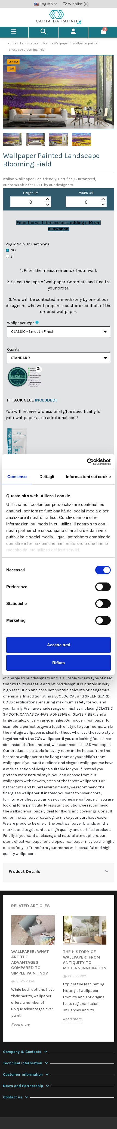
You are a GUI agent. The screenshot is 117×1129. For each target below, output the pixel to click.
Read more (20, 1024)
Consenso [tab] (17, 476)
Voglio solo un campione (27, 244)
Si (12, 256)
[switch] (103, 586)
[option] (33, 975)
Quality (13, 349)
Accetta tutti (58, 645)
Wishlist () (78, 4)
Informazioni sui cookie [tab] (88, 476)
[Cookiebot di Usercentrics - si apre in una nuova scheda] (87, 461)
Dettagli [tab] (46, 476)
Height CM (30, 193)
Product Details (24, 871)
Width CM (86, 193)
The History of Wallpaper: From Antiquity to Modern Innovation (84, 959)
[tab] (58, 872)
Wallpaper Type (20, 323)
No (13, 250)
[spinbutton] (31, 202)
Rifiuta (58, 662)
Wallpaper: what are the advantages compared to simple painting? (30, 962)
